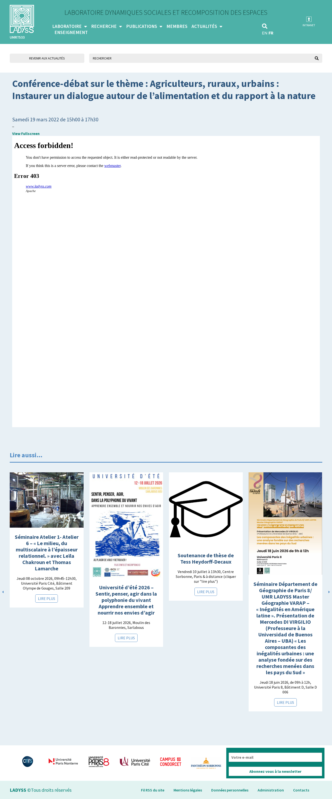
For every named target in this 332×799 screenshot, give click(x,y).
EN (264, 33)
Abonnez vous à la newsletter (275, 771)
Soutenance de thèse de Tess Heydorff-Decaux (206, 558)
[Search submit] (316, 58)
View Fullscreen (26, 133)
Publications (141, 26)
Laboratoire (67, 26)
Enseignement (71, 32)
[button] (264, 26)
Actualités (204, 26)
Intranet (309, 25)
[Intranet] (309, 19)
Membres (176, 26)
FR (271, 33)
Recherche (104, 26)
